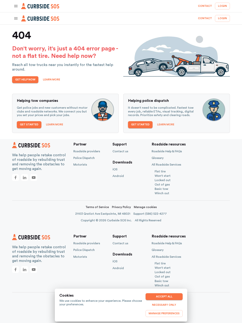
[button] (15, 177)
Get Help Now (25, 79)
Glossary (158, 158)
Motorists (80, 164)
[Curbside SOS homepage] (40, 6)
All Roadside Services (166, 164)
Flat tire (160, 171)
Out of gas (162, 184)
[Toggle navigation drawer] (16, 6)
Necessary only (164, 305)
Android (118, 176)
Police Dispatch (84, 158)
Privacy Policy (121, 207)
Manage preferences (164, 313)
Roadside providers (86, 151)
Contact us (120, 151)
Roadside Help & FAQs (167, 151)
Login (222, 6)
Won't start (163, 175)
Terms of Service (97, 207)
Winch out (162, 193)
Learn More (51, 79)
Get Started (29, 124)
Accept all (164, 296)
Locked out (163, 180)
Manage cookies (145, 207)
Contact (205, 6)
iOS (114, 169)
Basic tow (161, 188)
